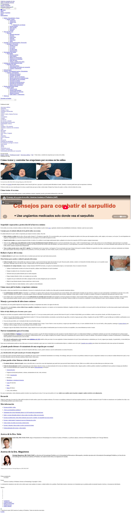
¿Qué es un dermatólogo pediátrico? (12, 410)
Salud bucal (12, 39)
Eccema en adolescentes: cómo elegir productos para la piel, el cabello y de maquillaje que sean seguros (28, 417)
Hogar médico (13, 56)
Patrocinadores (5, 4)
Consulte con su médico (86, 343)
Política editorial (7, 506)
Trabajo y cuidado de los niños (17, 61)
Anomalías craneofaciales (7, 111)
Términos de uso (8, 504)
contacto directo (122, 323)
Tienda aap (6, 95)
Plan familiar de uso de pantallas (17, 79)
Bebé (11, 23)
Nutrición (12, 38)
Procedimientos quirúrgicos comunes (9, 142)
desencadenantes (39, 367)
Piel (1, 138)
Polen (8, 385)
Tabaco (2, 145)
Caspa (8, 382)
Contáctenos (7, 500)
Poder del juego (13, 60)
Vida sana (9, 33)
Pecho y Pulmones (5, 137)
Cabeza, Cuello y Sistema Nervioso (9, 114)
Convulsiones (4, 116)
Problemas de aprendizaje (7, 141)
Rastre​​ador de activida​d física (17, 83)
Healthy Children (5, 155)
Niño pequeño (13, 27)
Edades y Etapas (11, 19)
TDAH (2, 146)
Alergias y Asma (5, 110)
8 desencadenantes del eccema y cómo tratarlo (15, 428)
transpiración (14, 375)
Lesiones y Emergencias (15, 68)
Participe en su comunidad (16, 59)
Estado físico (13, 37)
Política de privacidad (9, 503)
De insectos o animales (6, 121)
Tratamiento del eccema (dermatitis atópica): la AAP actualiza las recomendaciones (23, 412)
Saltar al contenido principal (7, 2)
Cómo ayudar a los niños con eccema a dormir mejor (16, 422)
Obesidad (3, 131)
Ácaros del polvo (11, 370)
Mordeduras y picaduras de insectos (15, 380)
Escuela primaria (14, 26)
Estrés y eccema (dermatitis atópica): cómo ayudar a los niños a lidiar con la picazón (24, 415)
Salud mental (4, 144)
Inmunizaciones (13, 50)
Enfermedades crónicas (6, 123)
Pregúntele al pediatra (15, 80)
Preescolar (12, 29)
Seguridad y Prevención (12, 44)
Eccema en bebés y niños (10, 407)
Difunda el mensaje (14, 93)
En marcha (12, 48)
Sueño (11, 41)
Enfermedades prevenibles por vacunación (20, 67)
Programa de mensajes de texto (17, 82)
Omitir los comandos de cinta (8, 1)
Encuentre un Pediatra (6, 98)
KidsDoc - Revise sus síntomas (17, 76)
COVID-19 (3, 119)
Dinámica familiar (14, 55)
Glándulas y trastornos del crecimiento (10, 127)
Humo (8, 388)
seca (50, 228)
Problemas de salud (11, 64)
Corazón (3, 118)
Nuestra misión (10, 87)
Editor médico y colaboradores (17, 94)
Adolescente (13, 20)
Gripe (2, 129)
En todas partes (13, 49)
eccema (9, 184)
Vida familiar (10, 53)
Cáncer (2, 115)
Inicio (2, 14)
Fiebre (2, 125)
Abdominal (3, 108)
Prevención (3, 140)
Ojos (2, 134)
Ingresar (2, 5)
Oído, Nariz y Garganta (6, 133)
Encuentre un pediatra (15, 75)
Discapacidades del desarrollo (8, 122)
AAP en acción (13, 89)
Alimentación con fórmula (19, 24)
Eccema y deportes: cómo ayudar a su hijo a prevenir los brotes (19, 425)
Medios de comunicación (16, 57)
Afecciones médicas (14, 65)
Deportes (12, 35)
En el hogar (12, 46)
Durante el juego (14, 45)
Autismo (3, 112)
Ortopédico (3, 136)
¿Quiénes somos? (8, 502)
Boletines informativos (15, 74)
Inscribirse (7, 5)
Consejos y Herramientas (13, 72)
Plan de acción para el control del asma (19, 78)
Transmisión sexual (5, 148)
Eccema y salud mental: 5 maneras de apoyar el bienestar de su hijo (20, 420)
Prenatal (12, 30)
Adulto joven (13, 22)
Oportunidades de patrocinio (16, 91)
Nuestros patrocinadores (15, 90)
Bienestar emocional (14, 34)
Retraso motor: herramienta (16, 85)
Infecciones (3, 130)
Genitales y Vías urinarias (7, 126)
